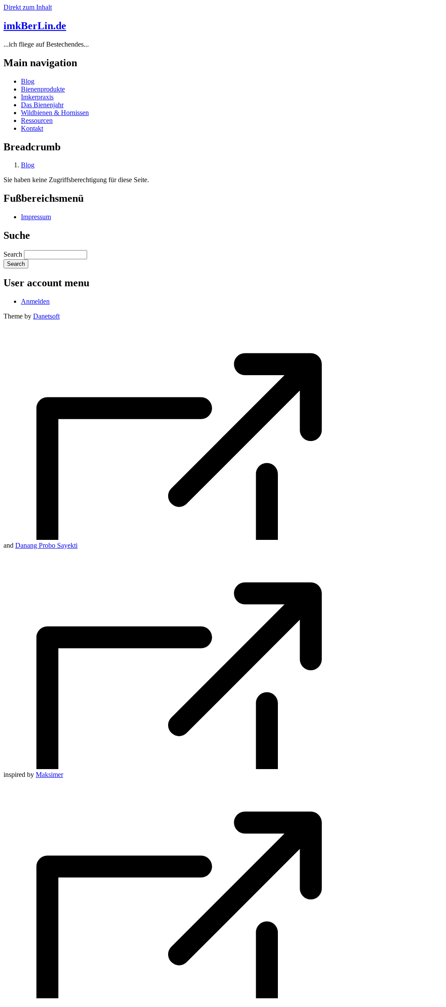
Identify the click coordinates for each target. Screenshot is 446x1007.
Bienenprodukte (43, 89)
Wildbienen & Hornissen (55, 112)
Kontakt (32, 128)
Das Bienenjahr (42, 104)
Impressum (36, 216)
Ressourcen (37, 120)
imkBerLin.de (34, 25)
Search (12, 254)
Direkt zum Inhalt (27, 7)
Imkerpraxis (37, 97)
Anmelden (35, 301)
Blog (27, 81)
